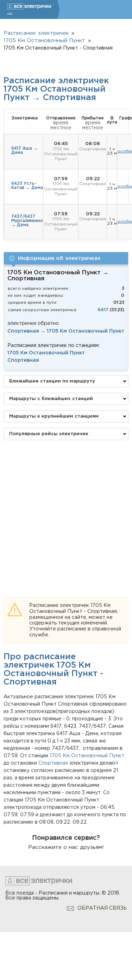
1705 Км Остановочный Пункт (87, 756)
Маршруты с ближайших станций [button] (51, 399)
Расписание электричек (36, 33)
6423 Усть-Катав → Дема (27, 186)
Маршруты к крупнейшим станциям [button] (54, 416)
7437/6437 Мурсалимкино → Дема (27, 221)
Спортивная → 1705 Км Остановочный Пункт (65, 331)
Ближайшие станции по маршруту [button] (52, 381)
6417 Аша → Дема (24, 150)
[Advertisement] (66, 511)
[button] (66, 258)
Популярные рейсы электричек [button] (48, 434)
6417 (103, 310)
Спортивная (53, 763)
